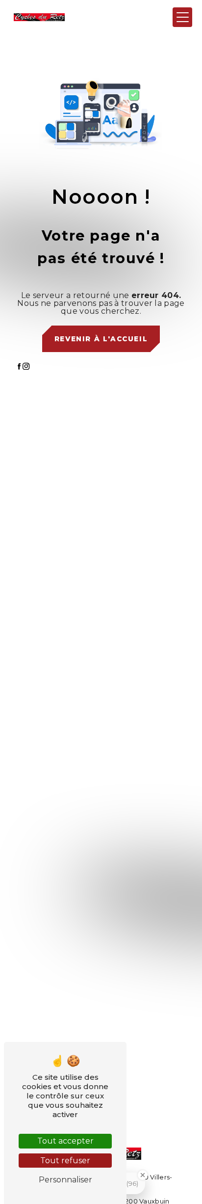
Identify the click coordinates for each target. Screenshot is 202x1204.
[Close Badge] (143, 1175)
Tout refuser (65, 1160)
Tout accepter (65, 1141)
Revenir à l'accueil (101, 339)
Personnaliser (65, 1179)
